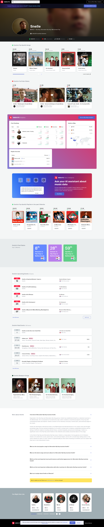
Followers (40, 126)
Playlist (13, 155)
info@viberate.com (51, 480)
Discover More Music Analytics (95, 1)
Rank (13, 126)
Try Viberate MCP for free (90, 6)
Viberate (5, 2)
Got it (72, 522)
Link (21, 158)
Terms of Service (88, 523)
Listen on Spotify (86, 74)
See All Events (16, 317)
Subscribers (54, 126)
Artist (18, 126)
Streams (47, 126)
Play (19, 59)
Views (62, 126)
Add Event (87, 317)
